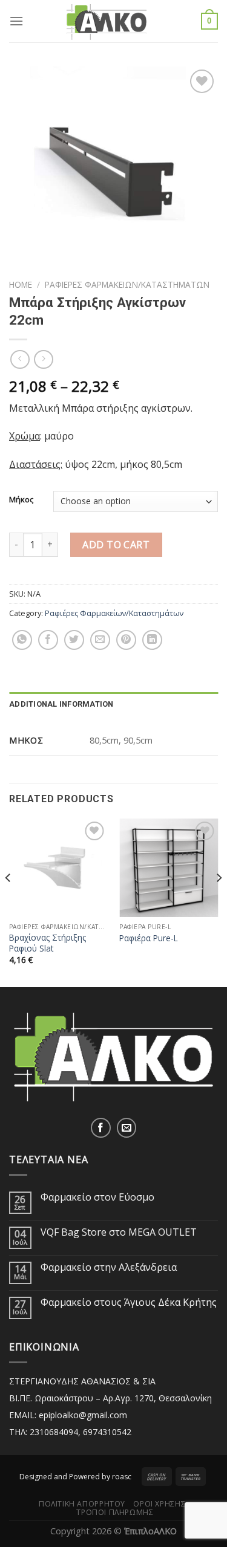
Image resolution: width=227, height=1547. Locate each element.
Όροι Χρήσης (159, 1504)
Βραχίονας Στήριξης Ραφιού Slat (47, 942)
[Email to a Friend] (100, 640)
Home (20, 284)
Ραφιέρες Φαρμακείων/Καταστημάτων (127, 284)
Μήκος (21, 500)
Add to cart (116, 544)
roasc (121, 1476)
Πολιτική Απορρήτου (82, 1504)
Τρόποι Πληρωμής (114, 1512)
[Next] (218, 901)
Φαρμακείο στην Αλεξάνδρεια (109, 1267)
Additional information (61, 704)
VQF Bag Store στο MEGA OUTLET (119, 1232)
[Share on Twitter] (74, 640)
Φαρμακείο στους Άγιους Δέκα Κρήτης (129, 1302)
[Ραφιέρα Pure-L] (168, 868)
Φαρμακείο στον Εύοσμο (97, 1197)
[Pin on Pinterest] (126, 640)
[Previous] (8, 901)
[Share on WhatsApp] (22, 640)
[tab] (113, 704)
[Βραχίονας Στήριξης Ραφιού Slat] (58, 868)
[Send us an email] (127, 1128)
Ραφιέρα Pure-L (148, 938)
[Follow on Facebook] (101, 1128)
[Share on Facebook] (48, 640)
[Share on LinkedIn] (152, 640)
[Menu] (16, 21)
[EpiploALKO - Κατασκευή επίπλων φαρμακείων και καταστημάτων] (113, 21)
